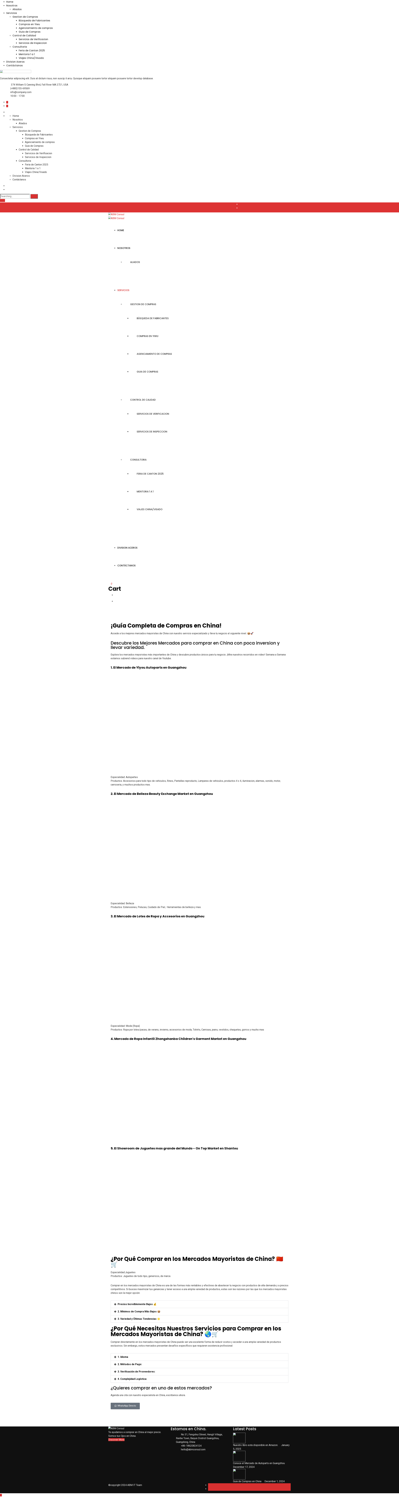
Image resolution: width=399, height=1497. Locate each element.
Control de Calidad (24, 35)
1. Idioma (123, 1356)
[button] (199, 1304)
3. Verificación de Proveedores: (136, 1371)
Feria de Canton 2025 (32, 50)
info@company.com (20, 92)
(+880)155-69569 (20, 88)
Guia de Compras (30, 31)
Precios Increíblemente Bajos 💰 (137, 1304)
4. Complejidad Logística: (132, 1378)
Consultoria (19, 46)
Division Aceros (15, 61)
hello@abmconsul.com (193, 1449)
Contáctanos (14, 65)
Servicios (11, 13)
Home (9, 1)
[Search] (34, 196)
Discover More (116, 1439)
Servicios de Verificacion (33, 39)
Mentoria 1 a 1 (27, 54)
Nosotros (11, 5)
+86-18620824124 (191, 1445)
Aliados (17, 9)
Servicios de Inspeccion (33, 43)
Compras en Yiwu (29, 24)
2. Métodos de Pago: (130, 1364)
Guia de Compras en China (247, 1481)
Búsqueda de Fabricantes (34, 20)
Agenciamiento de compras (36, 28)
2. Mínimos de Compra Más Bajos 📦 (139, 1311)
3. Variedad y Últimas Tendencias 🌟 (139, 1318)
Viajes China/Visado (31, 58)
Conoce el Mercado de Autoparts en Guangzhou (259, 1463)
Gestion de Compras (25, 16)
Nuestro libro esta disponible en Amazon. (256, 1445)
